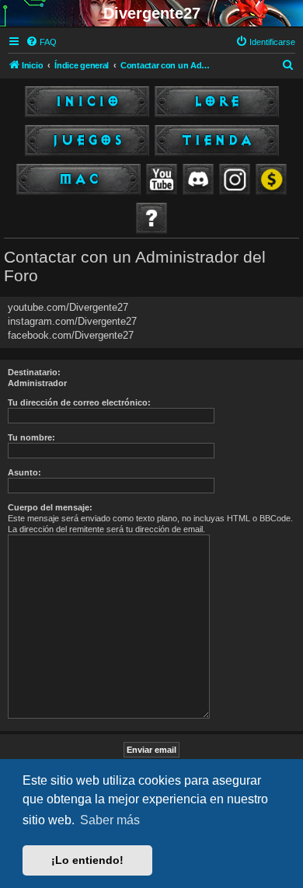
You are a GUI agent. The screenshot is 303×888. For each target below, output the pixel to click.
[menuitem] (41, 42)
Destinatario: (34, 372)
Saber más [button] (110, 820)
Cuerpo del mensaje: (50, 507)
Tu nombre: (31, 437)
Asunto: (24, 472)
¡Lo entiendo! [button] (87, 860)
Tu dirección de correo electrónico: (79, 402)
